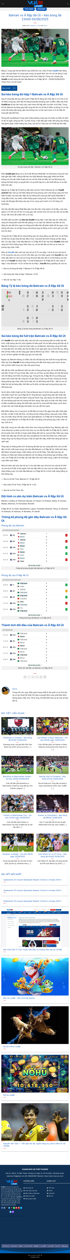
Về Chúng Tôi (29, 1188)
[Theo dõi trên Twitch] (13, 1212)
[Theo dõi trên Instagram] (4, 1208)
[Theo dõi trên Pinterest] (16, 1208)
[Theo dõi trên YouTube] (19, 1208)
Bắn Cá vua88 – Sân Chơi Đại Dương (18, 998)
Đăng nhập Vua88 (30, 1198)
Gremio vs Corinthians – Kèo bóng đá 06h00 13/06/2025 (52, 816)
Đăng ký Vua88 (30, 1196)
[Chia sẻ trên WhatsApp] (25, 677)
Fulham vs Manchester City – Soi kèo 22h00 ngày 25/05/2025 (17, 816)
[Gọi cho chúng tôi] (14, 1208)
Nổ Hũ (50, 1190)
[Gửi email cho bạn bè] (37, 677)
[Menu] (2, 3)
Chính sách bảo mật (31, 1190)
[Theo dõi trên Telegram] (10, 1212)
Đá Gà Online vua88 (11, 1046)
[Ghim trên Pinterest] (41, 677)
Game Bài (51, 1193)
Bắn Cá (51, 1196)
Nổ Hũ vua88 (9, 1095)
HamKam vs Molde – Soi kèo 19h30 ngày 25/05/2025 (17, 855)
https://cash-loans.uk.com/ (53, 1176)
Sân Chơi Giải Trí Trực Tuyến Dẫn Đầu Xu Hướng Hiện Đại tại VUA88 (32, 950)
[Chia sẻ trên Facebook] (29, 677)
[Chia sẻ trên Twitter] (33, 677)
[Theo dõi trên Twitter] (9, 1208)
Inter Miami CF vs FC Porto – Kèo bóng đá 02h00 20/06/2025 (52, 855)
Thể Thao (51, 1188)
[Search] (68, 4)
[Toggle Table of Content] (13, 88)
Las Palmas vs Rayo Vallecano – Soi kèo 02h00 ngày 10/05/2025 (52, 739)
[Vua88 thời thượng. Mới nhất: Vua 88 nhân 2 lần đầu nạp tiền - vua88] (35, 3)
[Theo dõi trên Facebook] (2, 1208)
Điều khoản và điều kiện (32, 1193)
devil (46, 25)
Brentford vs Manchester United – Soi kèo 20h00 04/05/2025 (17, 777)
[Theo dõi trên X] (7, 1208)
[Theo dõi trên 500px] (21, 1208)
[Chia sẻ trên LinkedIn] (45, 677)
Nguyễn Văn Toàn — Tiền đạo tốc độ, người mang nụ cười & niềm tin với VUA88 (34, 1144)
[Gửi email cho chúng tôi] (11, 1208)
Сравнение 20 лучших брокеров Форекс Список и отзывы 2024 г (32, 880)
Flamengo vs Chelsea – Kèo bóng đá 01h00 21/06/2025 (17, 739)
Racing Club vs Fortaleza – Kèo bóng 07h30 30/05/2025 (52, 777)
